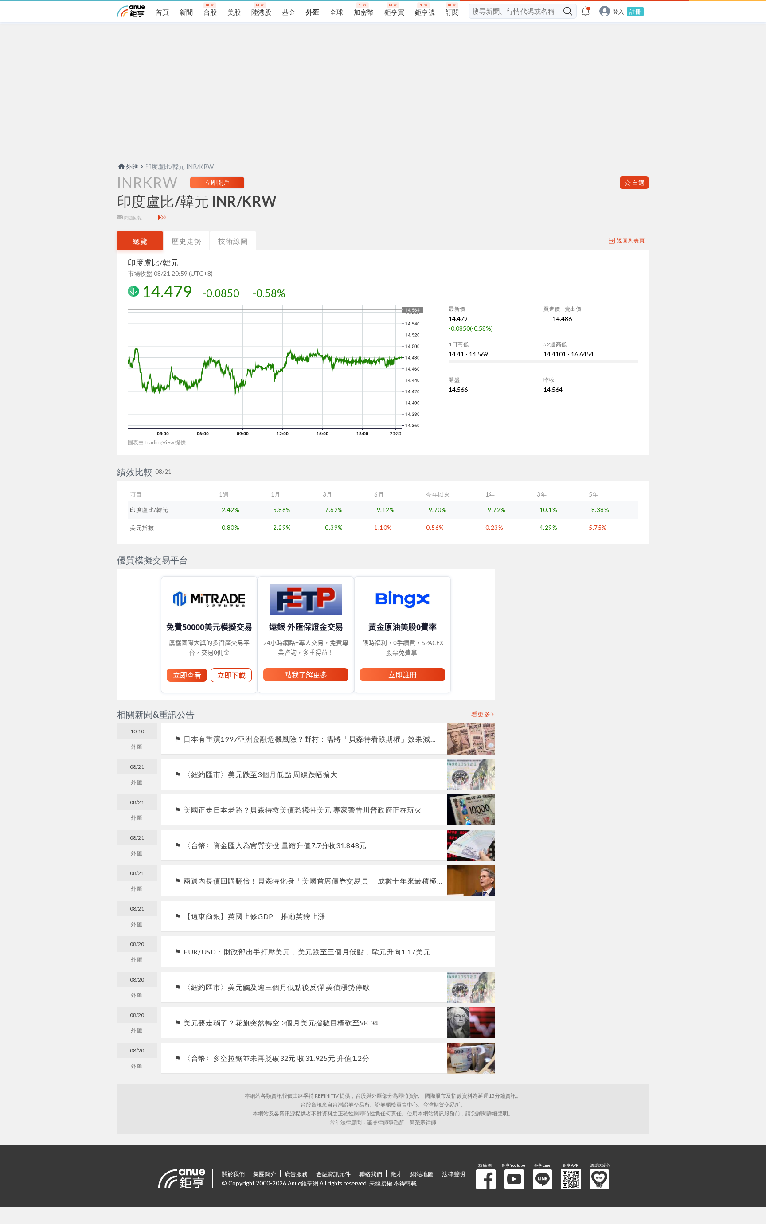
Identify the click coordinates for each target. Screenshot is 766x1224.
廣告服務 (296, 1173)
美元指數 (142, 527)
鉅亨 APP (571, 1179)
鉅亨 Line (542, 1179)
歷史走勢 (187, 241)
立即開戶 (217, 182)
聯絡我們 (370, 1173)
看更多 (481, 714)
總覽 (140, 241)
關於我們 (233, 1173)
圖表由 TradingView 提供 (157, 442)
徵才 (396, 1173)
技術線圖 (233, 241)
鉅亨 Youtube (514, 1179)
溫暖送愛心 (599, 1179)
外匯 (132, 166)
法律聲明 (453, 1173)
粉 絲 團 (486, 1179)
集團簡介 (264, 1173)
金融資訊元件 (333, 1173)
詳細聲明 (497, 1113)
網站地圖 (422, 1173)
